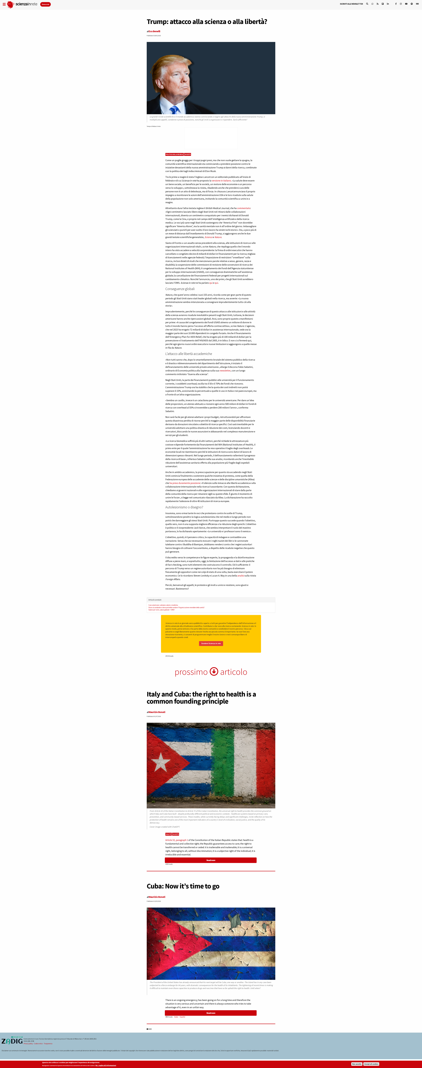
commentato (243, 208)
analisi (240, 575)
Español (182, 1017)
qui (211, 282)
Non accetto (356, 1064)
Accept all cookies (371, 1064)
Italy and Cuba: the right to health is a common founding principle (201, 697)
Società (188, 154)
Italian (176, 1017)
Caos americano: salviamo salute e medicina (163, 605)
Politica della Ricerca (174, 154)
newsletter (225, 370)
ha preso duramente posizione (184, 483)
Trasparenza (48, 1044)
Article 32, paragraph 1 (176, 840)
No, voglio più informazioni (105, 1065)
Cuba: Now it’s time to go (183, 885)
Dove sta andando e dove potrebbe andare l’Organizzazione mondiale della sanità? (176, 607)
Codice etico (38, 1044)
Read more (210, 860)
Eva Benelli (154, 31)
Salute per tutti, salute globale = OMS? (161, 610)
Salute (168, 834)
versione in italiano (221, 180)
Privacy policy (28, 1044)
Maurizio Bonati (157, 712)
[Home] (23, 5)
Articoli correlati (154, 600)
